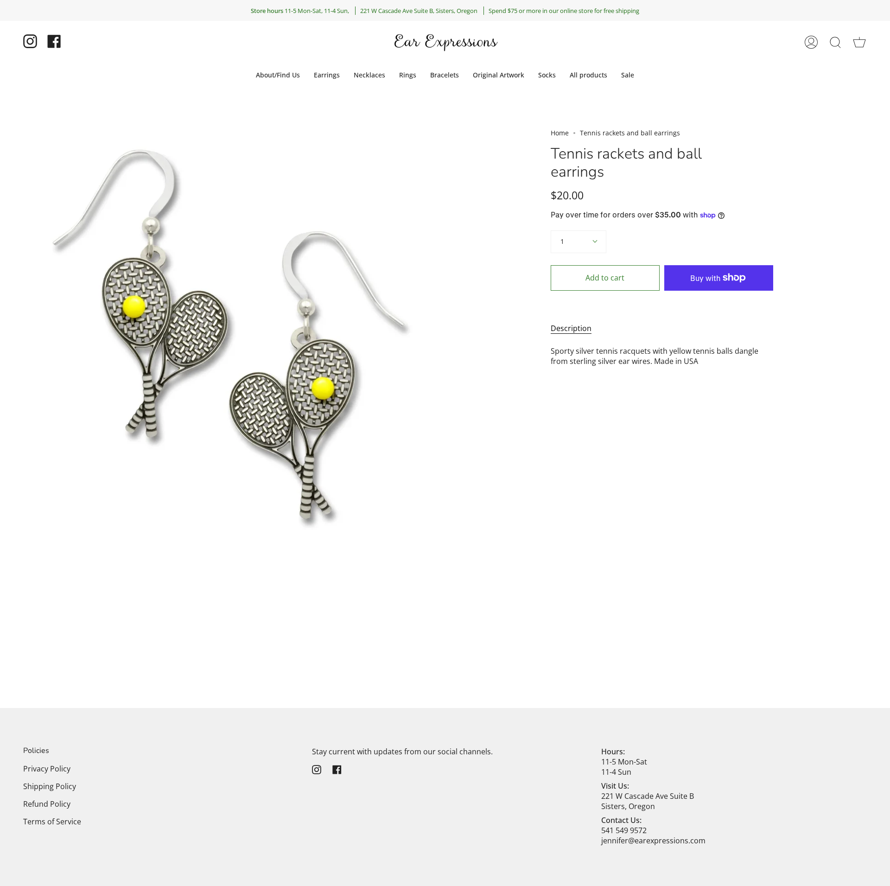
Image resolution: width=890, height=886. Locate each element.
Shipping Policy (49, 786)
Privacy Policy (46, 769)
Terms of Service (52, 821)
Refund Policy (46, 804)
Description (571, 328)
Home (560, 132)
